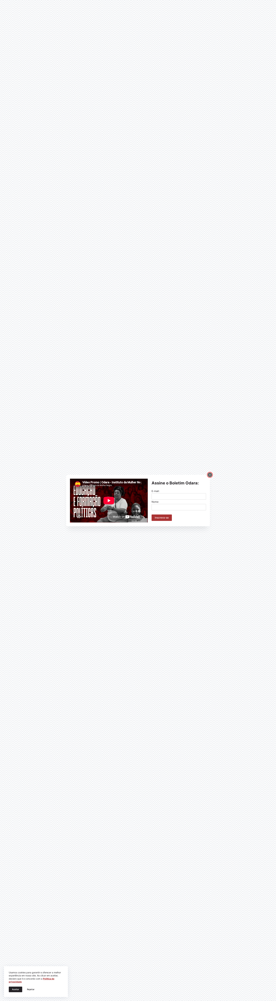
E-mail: (155, 491)
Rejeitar (30, 989)
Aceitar (15, 989)
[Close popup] (210, 474)
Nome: (155, 501)
